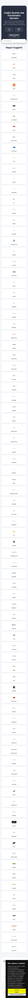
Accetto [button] (17, 989)
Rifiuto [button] (16, 992)
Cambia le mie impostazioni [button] (17, 994)
